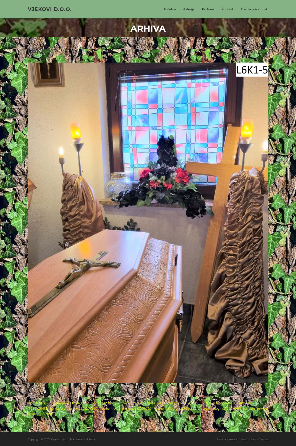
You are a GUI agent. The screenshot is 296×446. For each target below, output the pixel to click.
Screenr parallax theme (231, 439)
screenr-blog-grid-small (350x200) (127, 408)
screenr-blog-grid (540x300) (176, 408)
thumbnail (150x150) (71, 403)
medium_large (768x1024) (142, 403)
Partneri (208, 9)
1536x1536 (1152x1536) (213, 403)
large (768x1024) (178, 403)
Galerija (189, 9)
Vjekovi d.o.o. (50, 9)
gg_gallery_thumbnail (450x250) (74, 408)
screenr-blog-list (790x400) (221, 408)
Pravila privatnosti (254, 9)
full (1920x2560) (40, 403)
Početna (170, 9)
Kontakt (227, 9)
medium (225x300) (105, 403)
